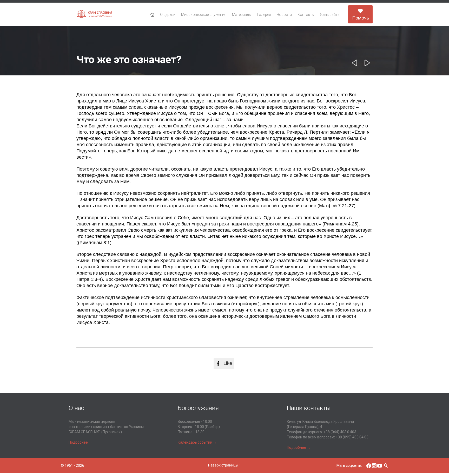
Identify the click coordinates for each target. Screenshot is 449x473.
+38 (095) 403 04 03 (352, 437)
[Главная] (152, 14)
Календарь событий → (197, 442)
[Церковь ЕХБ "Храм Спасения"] (94, 14)
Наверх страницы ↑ (224, 465)
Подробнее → (80, 442)
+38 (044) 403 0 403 (339, 432)
